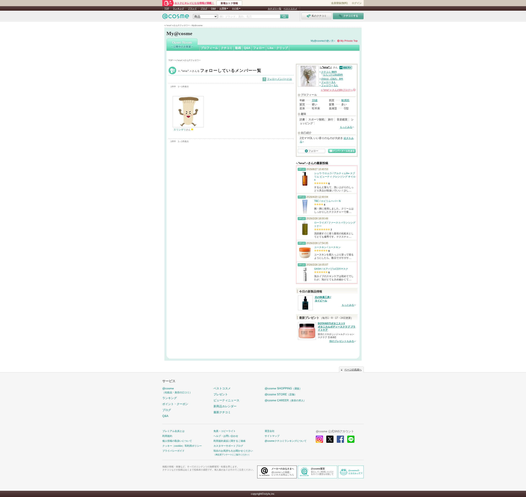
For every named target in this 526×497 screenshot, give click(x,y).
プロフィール (209, 47)
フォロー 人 (328, 82)
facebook (340, 439)
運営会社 (270, 431)
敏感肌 (345, 100)
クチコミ (226, 47)
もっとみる (346, 127)
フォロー (259, 47)
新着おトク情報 (229, 3)
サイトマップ (272, 436)
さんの (338, 90)
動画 (238, 47)
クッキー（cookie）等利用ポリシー (182, 445)
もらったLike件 (333, 74)
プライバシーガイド (173, 450)
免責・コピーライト (224, 431)
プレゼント (220, 394)
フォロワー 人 (329, 85)
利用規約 (167, 436)
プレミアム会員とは (173, 431)
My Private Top (349, 40)
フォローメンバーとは (279, 79)
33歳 (314, 100)
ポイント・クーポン (175, 404)
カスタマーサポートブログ (228, 445)
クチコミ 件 (329, 71)
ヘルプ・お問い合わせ (225, 436)
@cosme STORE (281, 394)
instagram (319, 439)
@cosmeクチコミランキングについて (286, 440)
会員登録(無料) (339, 3)
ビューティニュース (226, 400)
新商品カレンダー (224, 406)
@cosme (177, 390)
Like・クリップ (278, 47)
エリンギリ (180, 129)
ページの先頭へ (353, 369)
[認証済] (345, 67)
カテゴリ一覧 (274, 8)
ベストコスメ (290, 8)
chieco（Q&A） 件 (332, 78)
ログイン (357, 3)
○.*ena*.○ (219, 70)
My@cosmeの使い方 (322, 40)
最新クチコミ (222, 412)
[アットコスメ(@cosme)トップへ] (175, 17)
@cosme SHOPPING (283, 388)
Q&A (213, 8)
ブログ (204, 8)
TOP (166, 8)
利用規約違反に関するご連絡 (229, 440)
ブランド (192, 8)
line (350, 439)
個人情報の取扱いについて (177, 440)
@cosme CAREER (285, 400)
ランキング (178, 8)
